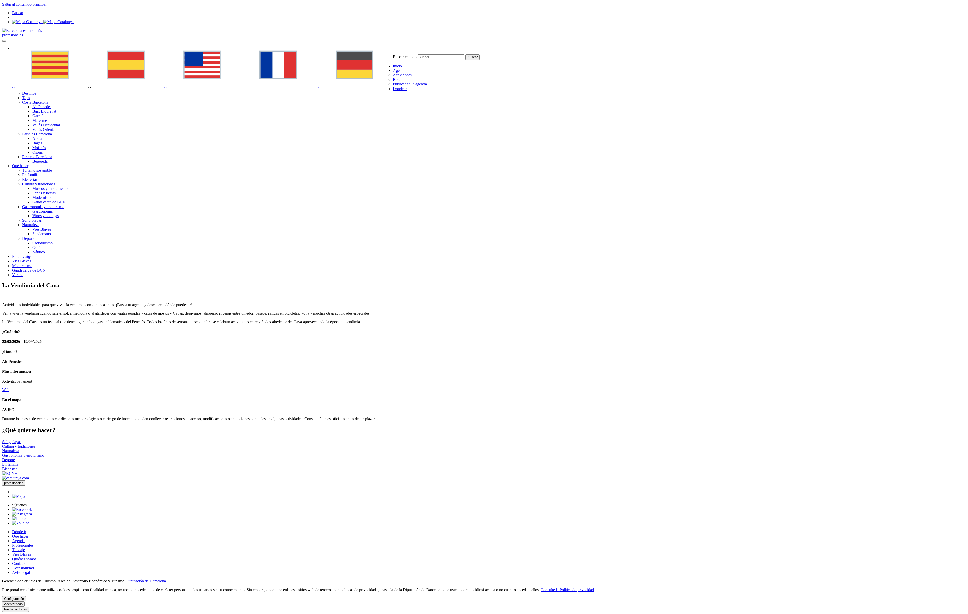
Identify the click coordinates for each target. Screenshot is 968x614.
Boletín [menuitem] (398, 79)
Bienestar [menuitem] (29, 179)
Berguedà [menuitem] (40, 161)
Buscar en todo (405, 57)
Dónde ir (19, 532)
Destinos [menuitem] (29, 93)
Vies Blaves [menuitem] (41, 229)
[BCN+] (10, 473)
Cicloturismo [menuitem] (42, 243)
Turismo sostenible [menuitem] (37, 170)
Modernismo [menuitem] (42, 197)
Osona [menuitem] (37, 152)
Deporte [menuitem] (28, 238)
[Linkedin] (21, 518)
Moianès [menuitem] (39, 147)
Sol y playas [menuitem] (32, 220)
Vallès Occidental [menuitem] (46, 125)
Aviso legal (21, 572)
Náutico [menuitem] (38, 252)
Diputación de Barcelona (146, 581)
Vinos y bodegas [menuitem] (45, 216)
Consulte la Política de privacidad (567, 590)
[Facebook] (22, 509)
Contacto (19, 563)
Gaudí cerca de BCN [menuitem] (49, 202)
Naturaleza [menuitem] (30, 225)
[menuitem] (397, 66)
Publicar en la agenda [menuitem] (410, 84)
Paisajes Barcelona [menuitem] (37, 134)
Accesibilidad (23, 568)
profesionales (12, 35)
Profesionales (22, 545)
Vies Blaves (21, 554)
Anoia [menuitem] (37, 138)
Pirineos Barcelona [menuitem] (37, 157)
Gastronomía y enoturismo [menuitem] (43, 206)
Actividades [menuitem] (402, 75)
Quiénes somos (24, 559)
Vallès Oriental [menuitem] (44, 129)
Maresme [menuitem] (39, 120)
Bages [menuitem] (37, 143)
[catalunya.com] (15, 478)
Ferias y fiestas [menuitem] (44, 193)
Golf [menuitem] (36, 247)
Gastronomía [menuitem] (42, 211)
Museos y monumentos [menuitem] (50, 188)
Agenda (18, 541)
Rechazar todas (15, 609)
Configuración (14, 599)
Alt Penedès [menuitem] (41, 107)
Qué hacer (20, 536)
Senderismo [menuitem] (41, 234)
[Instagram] (22, 514)
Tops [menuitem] (26, 98)
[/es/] (22, 30)
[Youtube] (20, 523)
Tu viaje (18, 550)
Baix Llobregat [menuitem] (44, 111)
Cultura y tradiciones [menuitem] (38, 184)
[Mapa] (43, 22)
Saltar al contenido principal (24, 4)
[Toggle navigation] (4, 41)
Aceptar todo (13, 604)
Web (5, 390)
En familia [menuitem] (30, 175)
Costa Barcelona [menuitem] (35, 102)
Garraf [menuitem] (37, 116)
